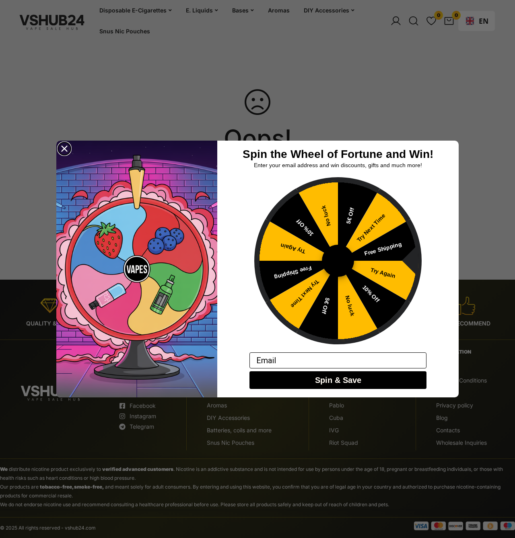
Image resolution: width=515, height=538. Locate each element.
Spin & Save (338, 380)
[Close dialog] (64, 148)
